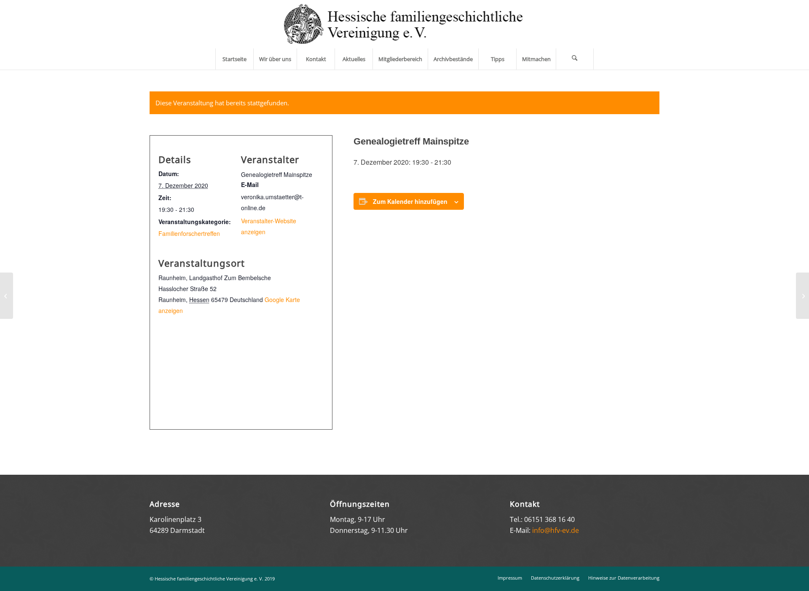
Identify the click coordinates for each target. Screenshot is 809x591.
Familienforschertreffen (189, 233)
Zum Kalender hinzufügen (410, 201)
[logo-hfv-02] (404, 24)
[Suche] (575, 59)
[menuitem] (234, 59)
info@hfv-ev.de (555, 530)
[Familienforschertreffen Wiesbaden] (6, 296)
